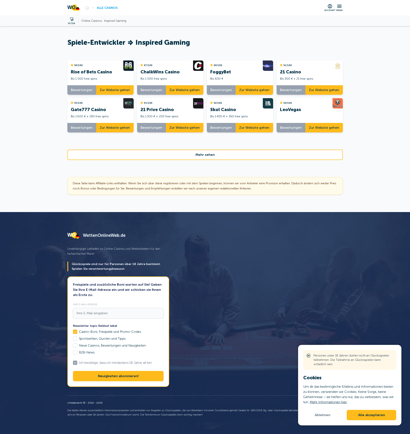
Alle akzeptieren (371, 415)
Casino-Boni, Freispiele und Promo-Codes (110, 331)
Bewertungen (82, 90)
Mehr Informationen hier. (328, 402)
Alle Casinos (107, 7)
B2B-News (86, 352)
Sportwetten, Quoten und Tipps (102, 338)
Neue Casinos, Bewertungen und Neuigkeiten (112, 345)
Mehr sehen (205, 155)
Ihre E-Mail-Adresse (85, 304)
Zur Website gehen (115, 90)
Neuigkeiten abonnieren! (118, 376)
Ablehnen (322, 415)
